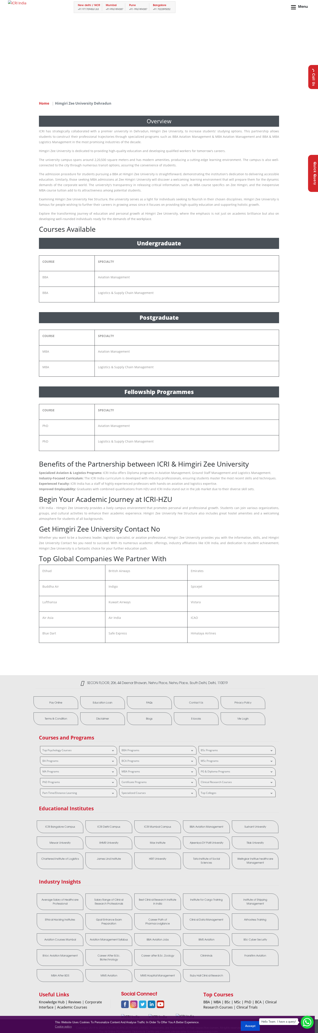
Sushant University (255, 826)
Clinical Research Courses (216, 782)
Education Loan (102, 702)
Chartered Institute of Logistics (60, 858)
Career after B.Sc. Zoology (157, 955)
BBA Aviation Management (206, 826)
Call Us (313, 79)
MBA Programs (131, 771)
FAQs (149, 702)
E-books (196, 718)
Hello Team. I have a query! (278, 1021)
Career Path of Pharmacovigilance (157, 921)
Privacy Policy (242, 702)
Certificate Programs (134, 782)
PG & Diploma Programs (215, 771)
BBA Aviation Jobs (158, 939)
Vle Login (243, 718)
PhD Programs (51, 782)
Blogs (149, 718)
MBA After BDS (60, 975)
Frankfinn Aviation (255, 955)
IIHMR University (108, 842)
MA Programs (50, 771)
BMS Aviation (206, 939)
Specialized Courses (134, 793)
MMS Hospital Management (157, 975)
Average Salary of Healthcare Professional (60, 901)
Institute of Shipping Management (255, 901)
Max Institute (157, 842)
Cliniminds (206, 955)
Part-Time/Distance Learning (59, 793)
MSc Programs (209, 761)
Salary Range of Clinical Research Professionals (108, 901)
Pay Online (55, 702)
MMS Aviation (109, 975)
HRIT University (157, 858)
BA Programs (50, 761)
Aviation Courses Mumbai (60, 939)
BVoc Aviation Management (60, 955)
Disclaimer (102, 718)
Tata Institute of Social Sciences (206, 860)
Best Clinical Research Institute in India (157, 901)
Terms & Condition (56, 718)
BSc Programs (209, 750)
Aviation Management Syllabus (109, 939)
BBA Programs (130, 750)
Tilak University (255, 842)
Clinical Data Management (206, 919)
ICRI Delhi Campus (108, 826)
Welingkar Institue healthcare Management (255, 860)
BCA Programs (130, 761)
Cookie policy (63, 1026)
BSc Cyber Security (255, 939)
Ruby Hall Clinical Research (206, 975)
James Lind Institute (109, 858)
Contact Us (196, 702)
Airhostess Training (255, 919)
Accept (250, 1026)
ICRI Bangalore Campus (60, 826)
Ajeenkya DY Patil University (206, 842)
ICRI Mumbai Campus (157, 826)
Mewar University (60, 842)
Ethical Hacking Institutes (60, 919)
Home (44, 103)
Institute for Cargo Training (206, 899)
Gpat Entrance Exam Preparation (109, 921)
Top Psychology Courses (57, 750)
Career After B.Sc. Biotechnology (109, 957)
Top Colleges (208, 793)
